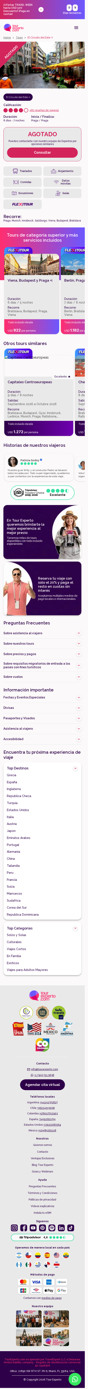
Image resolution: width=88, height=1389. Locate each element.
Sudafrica (14, 900)
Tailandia (13, 865)
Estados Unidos (18, 810)
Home (7, 37)
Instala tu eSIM (42, 1212)
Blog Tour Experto (42, 1164)
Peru (10, 872)
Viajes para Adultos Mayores (27, 970)
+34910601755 (47, 1119)
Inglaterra (14, 789)
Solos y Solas (16, 935)
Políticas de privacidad (42, 1199)
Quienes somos (42, 1145)
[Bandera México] (28, 1264)
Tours (19, 37)
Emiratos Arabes (18, 838)
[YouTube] (33, 1227)
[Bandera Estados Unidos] (56, 1255)
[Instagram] (14, 1227)
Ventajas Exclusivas (42, 1158)
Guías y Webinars (42, 1171)
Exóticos (13, 963)
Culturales (14, 942)
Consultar (42, 152)
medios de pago (51, 1298)
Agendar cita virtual (42, 1085)
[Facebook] (23, 1227)
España (12, 782)
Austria (12, 824)
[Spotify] (51, 1227)
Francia (12, 879)
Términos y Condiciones (42, 1193)
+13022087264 (52, 1124)
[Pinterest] (42, 1227)
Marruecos (14, 893)
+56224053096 (46, 1108)
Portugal (13, 845)
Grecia (11, 775)
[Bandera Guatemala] (19, 1264)
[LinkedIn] (61, 1227)
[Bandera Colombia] (37, 1255)
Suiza (11, 886)
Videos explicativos (42, 1206)
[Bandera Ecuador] (66, 1255)
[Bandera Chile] (28, 1255)
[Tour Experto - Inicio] (13, 27)
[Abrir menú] (76, 28)
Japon (11, 831)
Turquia (12, 803)
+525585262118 (47, 1130)
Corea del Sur (17, 907)
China (11, 858)
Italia (10, 817)
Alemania (13, 851)
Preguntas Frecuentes (42, 1186)
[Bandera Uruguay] (37, 1264)
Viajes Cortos (16, 949)
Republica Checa (19, 796)
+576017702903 (48, 1113)
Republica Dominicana (23, 914)
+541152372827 (49, 1102)
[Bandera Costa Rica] (56, 1264)
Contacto (42, 1151)
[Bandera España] (47, 1255)
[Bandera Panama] (47, 1264)
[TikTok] (70, 1227)
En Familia (14, 956)
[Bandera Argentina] (19, 1255)
